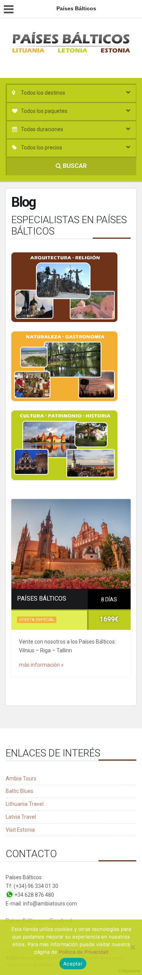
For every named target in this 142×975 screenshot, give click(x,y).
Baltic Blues (19, 791)
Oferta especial (37, 619)
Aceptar (73, 964)
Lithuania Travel (25, 804)
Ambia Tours (21, 778)
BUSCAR (74, 166)
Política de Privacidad (83, 952)
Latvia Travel (21, 817)
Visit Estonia (20, 830)
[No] (132, 947)
